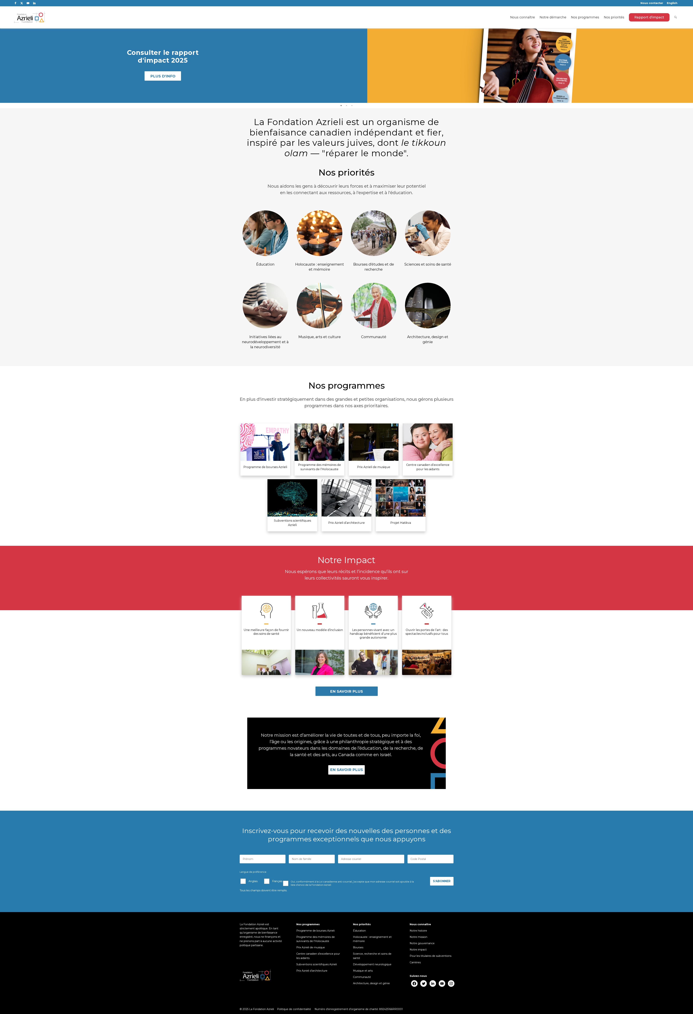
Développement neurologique (372, 964)
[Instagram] (451, 983)
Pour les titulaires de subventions (430, 956)
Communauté (362, 977)
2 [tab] (346, 105)
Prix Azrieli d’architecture (311, 970)
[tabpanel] (346, 65)
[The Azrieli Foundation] (29, 17)
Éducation (359, 930)
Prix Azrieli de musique (310, 947)
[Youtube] (442, 983)
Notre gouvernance (422, 943)
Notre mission (418, 937)
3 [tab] (352, 105)
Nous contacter (651, 3)
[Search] (675, 17)
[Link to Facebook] (15, 3)
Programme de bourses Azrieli (315, 930)
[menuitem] (652, 3)
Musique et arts (363, 970)
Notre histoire (418, 930)
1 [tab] (341, 105)
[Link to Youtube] (28, 3)
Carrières (415, 962)
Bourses (358, 947)
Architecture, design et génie (371, 983)
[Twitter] (423, 983)
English (672, 3)
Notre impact (418, 949)
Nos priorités (362, 924)
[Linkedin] (433, 983)
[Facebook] (414, 983)
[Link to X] (22, 3)
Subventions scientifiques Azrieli (316, 964)
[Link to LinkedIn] (34, 3)
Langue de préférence (253, 872)
